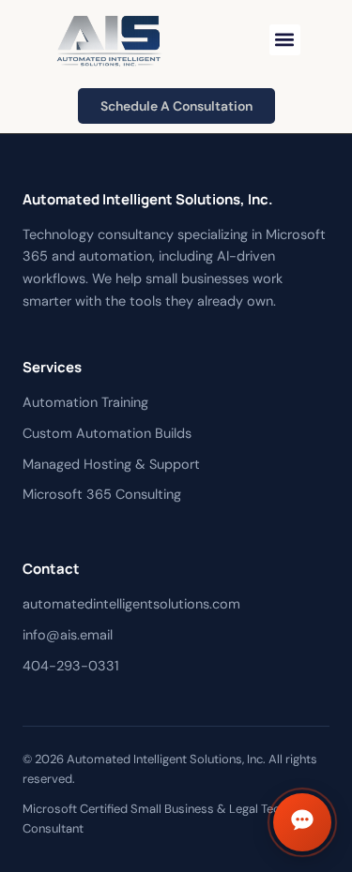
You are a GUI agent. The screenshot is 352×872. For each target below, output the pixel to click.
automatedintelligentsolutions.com (131, 603)
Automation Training (85, 402)
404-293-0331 (71, 665)
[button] (284, 39)
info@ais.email (68, 634)
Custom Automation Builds (107, 433)
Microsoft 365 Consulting (102, 494)
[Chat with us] (302, 822)
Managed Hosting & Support (111, 464)
